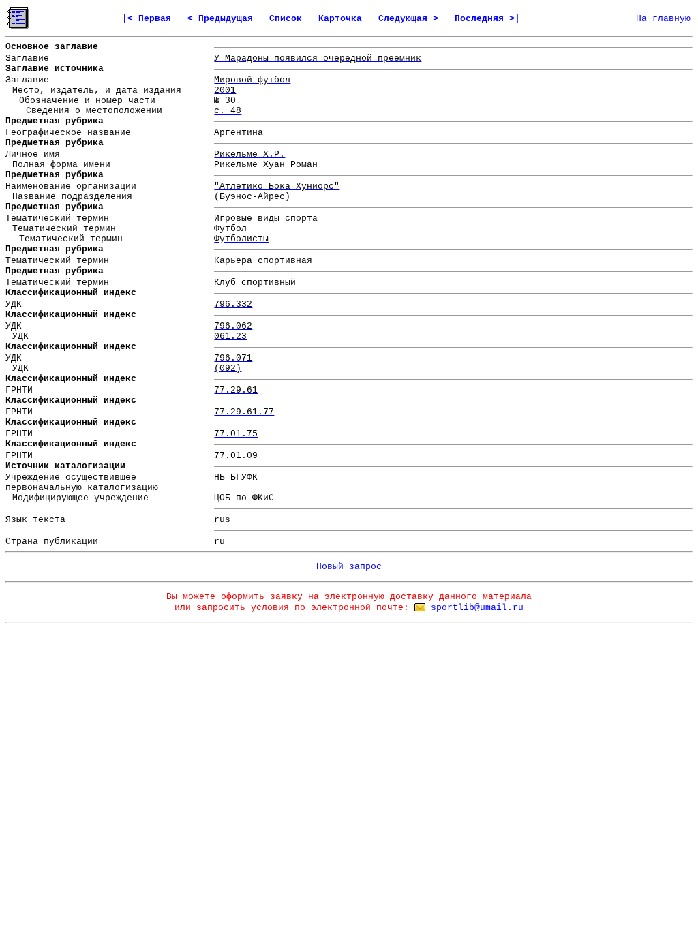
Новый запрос (349, 567)
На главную (663, 19)
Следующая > (408, 19)
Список (285, 19)
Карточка (340, 19)
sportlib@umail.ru (477, 607)
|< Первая (146, 19)
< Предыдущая (220, 19)
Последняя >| (487, 19)
